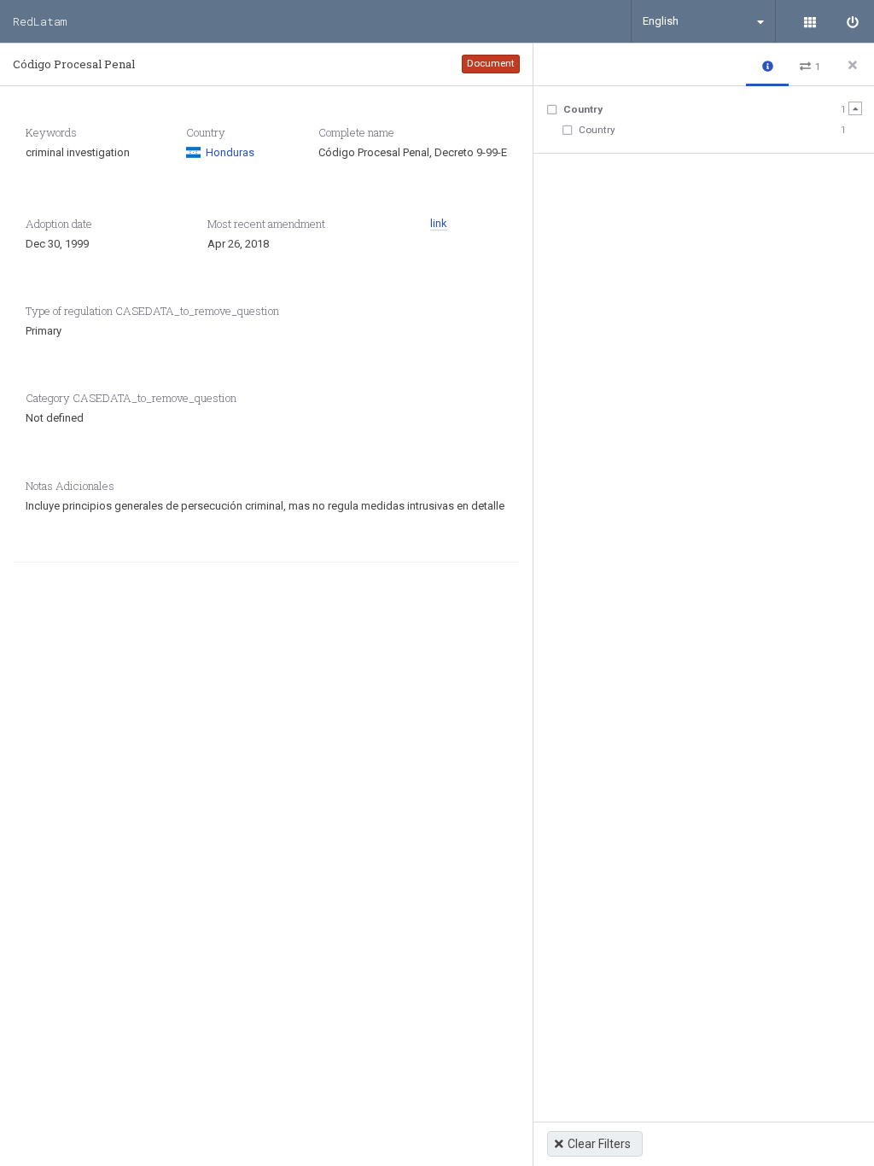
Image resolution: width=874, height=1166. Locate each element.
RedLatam (40, 21)
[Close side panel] (852, 65)
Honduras (230, 152)
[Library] (810, 21)
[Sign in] (852, 21)
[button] (767, 65)
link (438, 223)
